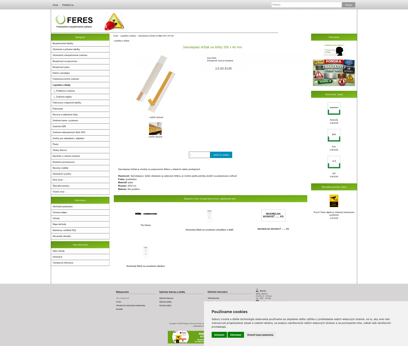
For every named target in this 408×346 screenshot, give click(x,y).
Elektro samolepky (61, 73)
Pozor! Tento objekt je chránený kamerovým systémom (334, 213)
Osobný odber (165, 305)
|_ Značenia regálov (62, 97)
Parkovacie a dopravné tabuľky (67, 102)
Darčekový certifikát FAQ (64, 230)
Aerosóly (334, 120)
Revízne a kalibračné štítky (65, 114)
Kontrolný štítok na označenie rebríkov (146, 266)
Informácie (57, 257)
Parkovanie (58, 109)
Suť (334, 173)
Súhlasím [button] (219, 334)
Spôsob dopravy (166, 298)
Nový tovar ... (59, 180)
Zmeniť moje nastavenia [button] (260, 334)
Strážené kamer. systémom (65, 120)
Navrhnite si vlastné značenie (66, 156)
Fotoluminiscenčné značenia (66, 79)
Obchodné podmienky (63, 206)
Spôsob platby (165, 302)
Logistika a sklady (128, 36)
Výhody (56, 218)
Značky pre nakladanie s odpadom (68, 138)
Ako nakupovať (122, 298)
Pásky (55, 144)
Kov (334, 146)
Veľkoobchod (213, 298)
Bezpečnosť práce (61, 67)
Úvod (55, 5)
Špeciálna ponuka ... (62, 186)
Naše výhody (59, 251)
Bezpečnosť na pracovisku (65, 61)
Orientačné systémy (62, 174)
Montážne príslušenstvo (64, 162)
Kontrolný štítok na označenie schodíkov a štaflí (209, 230)
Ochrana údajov (60, 212)
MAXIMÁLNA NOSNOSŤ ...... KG (273, 229)
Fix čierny (146, 225)
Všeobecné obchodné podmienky (130, 305)
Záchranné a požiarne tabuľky (66, 49)
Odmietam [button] (235, 334)
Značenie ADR (59, 126)
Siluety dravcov (60, 150)
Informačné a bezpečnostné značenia (70, 55)
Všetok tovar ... (60, 192)
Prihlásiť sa (67, 5)
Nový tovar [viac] (334, 94)
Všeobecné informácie (63, 263)
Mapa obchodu (59, 224)
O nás (118, 302)
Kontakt (119, 309)
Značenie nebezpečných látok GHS (69, 132)
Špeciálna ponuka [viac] (334, 187)
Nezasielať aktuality (62, 236)
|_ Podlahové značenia (64, 91)
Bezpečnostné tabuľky (63, 43)
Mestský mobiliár (60, 168)
